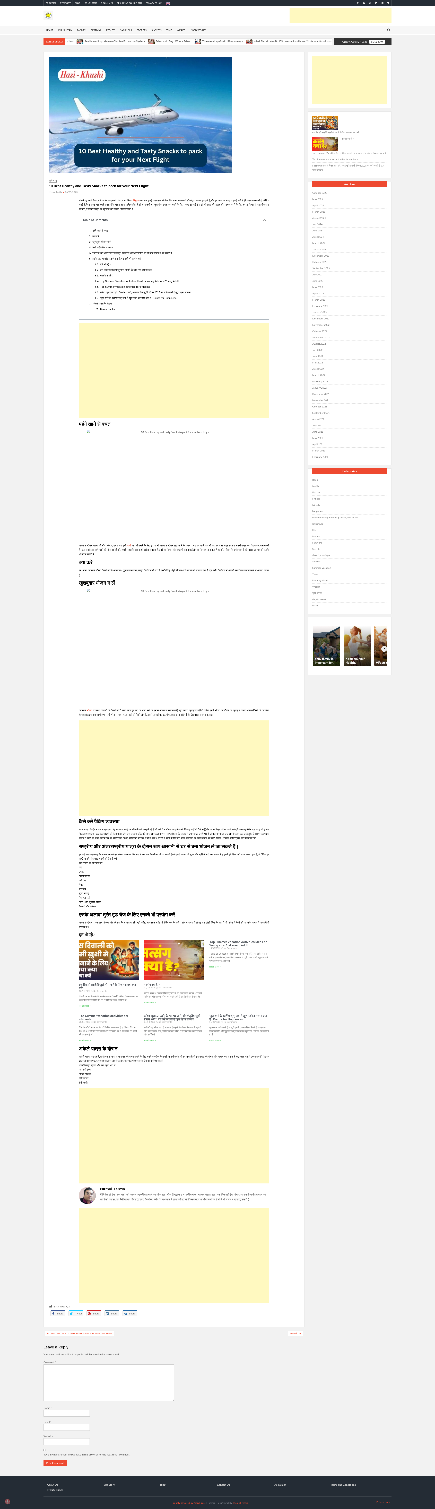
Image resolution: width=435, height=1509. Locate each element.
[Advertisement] (341, 15)
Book (315, 479)
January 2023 (319, 312)
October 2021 (319, 406)
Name (48, 1407)
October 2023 (319, 261)
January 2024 (319, 249)
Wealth (182, 30)
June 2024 (317, 230)
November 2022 (320, 324)
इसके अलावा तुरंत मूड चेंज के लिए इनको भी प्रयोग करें (116, 258)
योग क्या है (293, 1333)
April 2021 (318, 444)
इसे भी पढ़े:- (105, 264)
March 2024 (318, 243)
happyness (317, 511)
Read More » (85, 1006)
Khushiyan (65, 30)
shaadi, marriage (321, 555)
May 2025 (317, 199)
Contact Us (90, 3)
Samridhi (126, 30)
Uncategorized (320, 580)
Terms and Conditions (129, 3)
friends (316, 504)
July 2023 (317, 274)
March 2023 (318, 299)
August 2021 (319, 419)
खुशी (129, 545)
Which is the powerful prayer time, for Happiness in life (81, 1333)
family (315, 486)
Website (48, 1436)
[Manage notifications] (7, 1501)
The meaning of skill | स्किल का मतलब (143, 41)
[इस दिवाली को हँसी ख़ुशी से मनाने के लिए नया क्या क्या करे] (325, 123)
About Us (51, 3)
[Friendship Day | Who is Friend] (72, 41)
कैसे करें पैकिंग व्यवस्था (102, 247)
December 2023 (320, 255)
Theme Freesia (240, 1502)
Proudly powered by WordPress (188, 1502)
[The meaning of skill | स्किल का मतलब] (118, 41)
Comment (50, 1362)
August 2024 (319, 217)
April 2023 (318, 293)
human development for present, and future (335, 517)
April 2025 (318, 205)
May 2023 (317, 287)
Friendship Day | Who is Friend (94, 41)
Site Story (65, 3)
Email (47, 1422)
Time (169, 30)
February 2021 (320, 456)
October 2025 (319, 192)
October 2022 (319, 331)
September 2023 (321, 268)
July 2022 (317, 349)
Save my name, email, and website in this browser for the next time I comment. (87, 1454)
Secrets (141, 30)
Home (49, 30)
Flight (136, 200)
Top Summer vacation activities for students (125, 286)
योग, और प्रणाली (319, 599)
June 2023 (317, 280)
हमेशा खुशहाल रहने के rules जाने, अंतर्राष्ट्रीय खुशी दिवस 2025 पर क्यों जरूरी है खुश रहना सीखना (145, 292)
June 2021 (317, 431)
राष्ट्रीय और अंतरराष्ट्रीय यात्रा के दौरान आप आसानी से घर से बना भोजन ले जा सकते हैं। (132, 253)
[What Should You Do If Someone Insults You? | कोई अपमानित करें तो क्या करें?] (169, 41)
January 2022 (319, 387)
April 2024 (318, 236)
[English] (168, 3)
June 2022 (317, 356)
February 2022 (320, 381)
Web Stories (199, 30)
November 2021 (320, 400)
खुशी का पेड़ (53, 180)
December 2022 (320, 318)
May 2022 (317, 362)
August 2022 (319, 343)
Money (81, 30)
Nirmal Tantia (55, 192)
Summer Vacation (321, 567)
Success (156, 30)
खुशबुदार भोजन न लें (101, 241)
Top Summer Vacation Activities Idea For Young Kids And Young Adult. (139, 281)
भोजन (89, 710)
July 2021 (317, 425)
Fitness (110, 30)
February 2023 (320, 305)
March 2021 (318, 450)
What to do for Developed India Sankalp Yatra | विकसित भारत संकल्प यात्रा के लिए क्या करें (315, 41)
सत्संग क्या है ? (107, 275)
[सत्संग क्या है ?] (325, 144)
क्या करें (95, 236)
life (314, 530)
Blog (77, 3)
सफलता (315, 605)
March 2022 (318, 375)
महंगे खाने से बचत (100, 230)
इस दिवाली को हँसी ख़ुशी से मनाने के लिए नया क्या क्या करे (126, 270)
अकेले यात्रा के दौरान (102, 303)
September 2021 (321, 412)
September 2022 (321, 337)
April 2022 (318, 368)
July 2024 (317, 224)
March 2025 (318, 211)
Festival (96, 30)
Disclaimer (107, 3)
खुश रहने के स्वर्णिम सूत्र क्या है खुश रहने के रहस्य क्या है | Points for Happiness (138, 298)
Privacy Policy (154, 3)
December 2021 (320, 393)
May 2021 (317, 438)
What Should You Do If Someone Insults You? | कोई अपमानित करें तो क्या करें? (216, 41)
